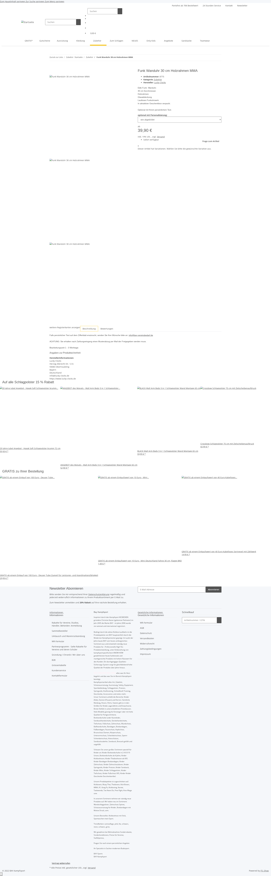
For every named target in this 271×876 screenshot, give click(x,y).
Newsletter (242, 5)
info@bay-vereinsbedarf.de (141, 335)
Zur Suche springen (35, 1)
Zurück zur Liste (56, 57)
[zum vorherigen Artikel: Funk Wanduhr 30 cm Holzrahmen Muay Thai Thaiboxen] (135, 58)
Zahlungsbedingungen (150, 648)
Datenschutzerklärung (98, 594)
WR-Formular (58, 641)
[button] (106, 22)
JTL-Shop (265, 870)
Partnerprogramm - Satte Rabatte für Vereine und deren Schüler (69, 648)
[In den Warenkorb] (52, 67)
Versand (161, 136)
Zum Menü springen (54, 1)
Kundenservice (59, 670)
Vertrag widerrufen (61, 863)
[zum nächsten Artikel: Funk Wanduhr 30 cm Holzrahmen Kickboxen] (140, 58)
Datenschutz (146, 633)
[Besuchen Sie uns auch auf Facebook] (106, 15)
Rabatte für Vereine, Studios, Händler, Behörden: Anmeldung (67, 624)
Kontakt (229, 5)
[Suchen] (78, 22)
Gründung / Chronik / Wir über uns (68, 654)
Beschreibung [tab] (89, 328)
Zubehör (158, 79)
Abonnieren (213, 589)
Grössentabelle (59, 665)
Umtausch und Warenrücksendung (68, 636)
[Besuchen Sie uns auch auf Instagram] (106, 18)
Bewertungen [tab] (106, 328)
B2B (53, 660)
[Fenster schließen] (52, 72)
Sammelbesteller (60, 631)
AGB (142, 628)
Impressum (145, 654)
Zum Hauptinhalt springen (13, 1)
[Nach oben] (1, 874)
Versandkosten (147, 638)
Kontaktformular (59, 675)
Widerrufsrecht (147, 643)
